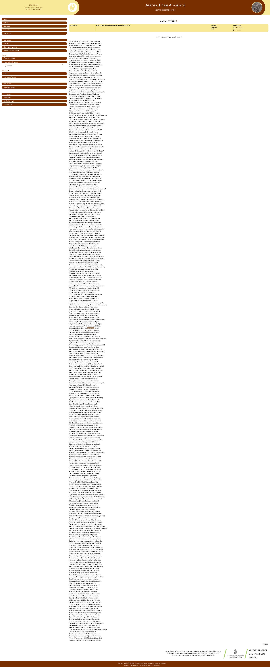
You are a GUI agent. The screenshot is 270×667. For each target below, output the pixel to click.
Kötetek (6, 19)
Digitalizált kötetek (10, 47)
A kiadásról (7, 84)
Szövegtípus (7, 30)
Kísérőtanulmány (9, 87)
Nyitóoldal (7, 94)
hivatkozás (238, 30)
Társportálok (8, 105)
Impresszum (7, 97)
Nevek (5, 73)
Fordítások (7, 33)
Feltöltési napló (9, 101)
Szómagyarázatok (10, 77)
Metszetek (7, 40)
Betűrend (7, 26)
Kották (6, 43)
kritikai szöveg (239, 27)
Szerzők (6, 23)
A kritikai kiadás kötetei (11, 51)
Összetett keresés (9, 58)
